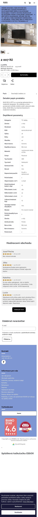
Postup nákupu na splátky (9, 394)
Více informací (28, 502)
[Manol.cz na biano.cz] (10, 427)
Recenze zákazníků (7, 392)
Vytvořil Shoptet (20, 444)
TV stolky (24, 120)
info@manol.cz (6, 356)
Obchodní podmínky (7, 378)
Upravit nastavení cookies (19, 440)
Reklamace (5, 385)
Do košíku (25, 75)
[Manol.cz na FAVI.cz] (25, 427)
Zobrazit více (19, 309)
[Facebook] (3, 362)
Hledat (19, 413)
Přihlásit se (7, 339)
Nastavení (18, 506)
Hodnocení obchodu (19, 243)
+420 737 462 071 (6, 358)
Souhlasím (18, 512)
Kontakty (4, 383)
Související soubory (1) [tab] (18, 93)
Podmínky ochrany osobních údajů (12, 380)
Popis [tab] (5, 93)
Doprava (4, 387)
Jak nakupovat (6, 376)
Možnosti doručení (6, 68)
